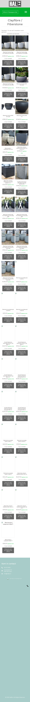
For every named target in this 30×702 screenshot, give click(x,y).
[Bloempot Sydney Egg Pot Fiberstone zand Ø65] (8, 75)
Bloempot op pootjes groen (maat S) (8, 474)
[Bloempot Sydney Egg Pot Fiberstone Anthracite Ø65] (8, 204)
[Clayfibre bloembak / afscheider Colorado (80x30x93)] (21, 171)
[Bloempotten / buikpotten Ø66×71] (8, 529)
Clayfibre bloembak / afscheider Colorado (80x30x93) (21, 183)
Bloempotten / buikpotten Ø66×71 (8, 540)
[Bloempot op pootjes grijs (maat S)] (21, 300)
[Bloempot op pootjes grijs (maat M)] (8, 300)
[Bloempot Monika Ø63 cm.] (21, 106)
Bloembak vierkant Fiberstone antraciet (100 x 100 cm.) (21, 148)
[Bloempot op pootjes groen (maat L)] (8, 431)
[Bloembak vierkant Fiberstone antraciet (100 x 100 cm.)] (21, 138)
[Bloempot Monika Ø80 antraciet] (8, 106)
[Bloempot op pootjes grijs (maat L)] (21, 269)
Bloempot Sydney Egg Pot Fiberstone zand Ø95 (8, 53)
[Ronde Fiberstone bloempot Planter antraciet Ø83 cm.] (8, 398)
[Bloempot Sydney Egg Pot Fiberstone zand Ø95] (8, 43)
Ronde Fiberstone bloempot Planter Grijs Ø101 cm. (8, 376)
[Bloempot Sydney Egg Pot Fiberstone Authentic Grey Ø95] (8, 269)
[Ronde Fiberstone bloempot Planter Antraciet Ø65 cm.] (21, 398)
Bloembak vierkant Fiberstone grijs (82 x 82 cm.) (22, 507)
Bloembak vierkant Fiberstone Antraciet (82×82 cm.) (8, 181)
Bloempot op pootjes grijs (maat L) (21, 278)
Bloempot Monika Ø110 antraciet (22, 84)
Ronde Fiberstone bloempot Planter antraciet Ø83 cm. (8, 408)
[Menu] (26, 12)
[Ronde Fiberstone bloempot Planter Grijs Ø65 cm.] (21, 333)
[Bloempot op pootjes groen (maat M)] (21, 431)
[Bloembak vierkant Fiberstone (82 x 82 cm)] (21, 464)
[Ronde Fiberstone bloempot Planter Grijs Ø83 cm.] (8, 333)
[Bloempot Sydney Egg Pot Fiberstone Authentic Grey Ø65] (8, 237)
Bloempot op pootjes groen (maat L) (8, 441)
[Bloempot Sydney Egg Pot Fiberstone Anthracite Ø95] (21, 204)
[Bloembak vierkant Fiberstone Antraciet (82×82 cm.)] (8, 171)
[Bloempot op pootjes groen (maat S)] (8, 464)
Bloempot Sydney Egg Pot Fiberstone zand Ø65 (8, 84)
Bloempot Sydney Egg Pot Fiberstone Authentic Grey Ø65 (8, 247)
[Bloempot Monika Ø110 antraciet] (21, 75)
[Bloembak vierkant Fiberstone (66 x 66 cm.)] (8, 497)
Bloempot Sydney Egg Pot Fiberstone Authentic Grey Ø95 (8, 279)
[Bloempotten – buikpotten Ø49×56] (8, 138)
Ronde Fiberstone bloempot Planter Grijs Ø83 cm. (8, 343)
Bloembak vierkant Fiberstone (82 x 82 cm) (22, 474)
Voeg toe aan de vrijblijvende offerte (8, 63)
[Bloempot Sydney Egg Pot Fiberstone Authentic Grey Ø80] (21, 237)
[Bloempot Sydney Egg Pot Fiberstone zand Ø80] (21, 43)
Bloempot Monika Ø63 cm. (22, 116)
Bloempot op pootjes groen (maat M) (21, 441)
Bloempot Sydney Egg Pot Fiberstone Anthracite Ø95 (22, 215)
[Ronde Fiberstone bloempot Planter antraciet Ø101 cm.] (21, 366)
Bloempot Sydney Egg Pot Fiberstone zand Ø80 (21, 53)
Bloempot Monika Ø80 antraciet (8, 116)
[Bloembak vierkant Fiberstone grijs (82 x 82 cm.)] (21, 497)
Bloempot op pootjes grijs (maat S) (21, 310)
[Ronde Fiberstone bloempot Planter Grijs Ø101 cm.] (8, 366)
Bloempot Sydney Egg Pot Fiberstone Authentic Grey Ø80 (21, 247)
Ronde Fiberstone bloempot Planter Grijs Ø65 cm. (22, 343)
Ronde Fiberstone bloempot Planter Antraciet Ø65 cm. (22, 408)
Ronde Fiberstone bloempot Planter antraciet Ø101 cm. (22, 376)
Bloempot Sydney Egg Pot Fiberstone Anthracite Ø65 (8, 215)
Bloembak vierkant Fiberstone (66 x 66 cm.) (8, 506)
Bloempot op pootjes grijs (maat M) (8, 310)
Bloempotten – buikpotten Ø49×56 (8, 149)
